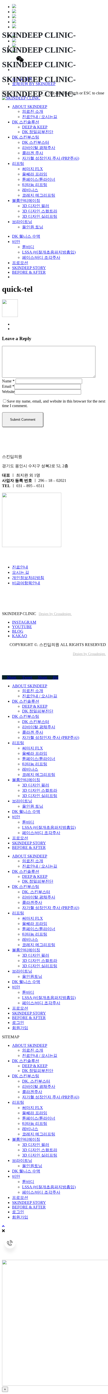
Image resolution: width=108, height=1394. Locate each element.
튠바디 (28, 822)
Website (8, 391)
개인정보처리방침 (28, 578)
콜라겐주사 (32, 902)
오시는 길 (20, 572)
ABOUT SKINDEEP (29, 686)
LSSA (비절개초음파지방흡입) (49, 827)
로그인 (18, 1022)
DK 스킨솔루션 (25, 701)
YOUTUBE (22, 627)
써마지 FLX (32, 748)
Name (8, 381)
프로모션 (20, 838)
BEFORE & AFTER (29, 847)
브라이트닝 (22, 801)
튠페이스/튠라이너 (38, 759)
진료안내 (20, 567)
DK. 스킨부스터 (36, 892)
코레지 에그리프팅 (38, 774)
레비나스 (30, 769)
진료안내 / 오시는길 (39, 696)
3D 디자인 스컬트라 (39, 790)
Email (8, 386)
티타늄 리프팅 (34, 764)
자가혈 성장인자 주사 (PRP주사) (50, 737)
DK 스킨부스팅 (25, 716)
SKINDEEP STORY (29, 843)
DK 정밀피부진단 (37, 711)
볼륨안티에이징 (26, 780)
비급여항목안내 (26, 583)
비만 (16, 817)
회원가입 (20, 1028)
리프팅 (18, 743)
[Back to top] (3, 1226)
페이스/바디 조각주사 (41, 833)
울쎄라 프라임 (34, 753)
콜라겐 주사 (32, 732)
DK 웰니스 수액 (26, 811)
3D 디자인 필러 (35, 785)
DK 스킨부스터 (35, 722)
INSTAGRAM (24, 622)
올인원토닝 (32, 976)
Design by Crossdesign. (55, 614)
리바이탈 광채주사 (38, 727)
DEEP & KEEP (34, 706)
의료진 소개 (32, 691)
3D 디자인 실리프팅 (39, 796)
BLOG (17, 631)
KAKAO (19, 636)
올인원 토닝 (32, 806)
